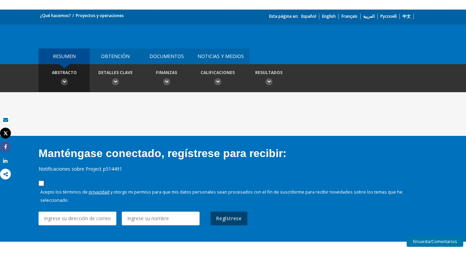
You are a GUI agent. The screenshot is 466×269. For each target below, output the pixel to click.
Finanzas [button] (166, 72)
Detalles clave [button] (115, 72)
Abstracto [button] (64, 72)
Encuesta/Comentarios (435, 241)
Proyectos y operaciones (100, 15)
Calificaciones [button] (218, 72)
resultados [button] (268, 72)
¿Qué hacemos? (55, 15)
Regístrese (229, 218)
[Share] (5, 147)
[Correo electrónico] (5, 119)
